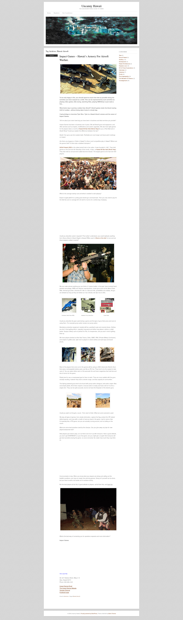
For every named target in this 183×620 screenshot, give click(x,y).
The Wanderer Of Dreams (126, 78)
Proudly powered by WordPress (89, 613)
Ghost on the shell (100, 238)
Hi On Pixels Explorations (126, 68)
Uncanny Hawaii (91, 6)
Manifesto (56, 13)
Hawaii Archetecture (124, 64)
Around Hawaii (123, 57)
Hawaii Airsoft (76, 596)
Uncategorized (123, 80)
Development (122, 62)
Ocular (121, 74)
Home (49, 13)
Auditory (121, 59)
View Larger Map (63, 573)
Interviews (66, 596)
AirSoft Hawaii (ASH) (66, 147)
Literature (121, 72)
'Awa (120, 55)
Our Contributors (67, 13)
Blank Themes (112, 613)
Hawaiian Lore (123, 66)
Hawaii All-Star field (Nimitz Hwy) (89, 129)
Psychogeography (124, 76)
